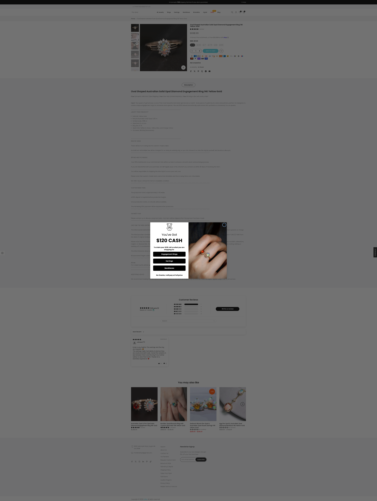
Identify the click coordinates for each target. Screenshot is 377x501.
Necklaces (169, 268)
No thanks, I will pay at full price (169, 275)
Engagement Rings (169, 254)
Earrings (169, 261)
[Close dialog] (224, 225)
